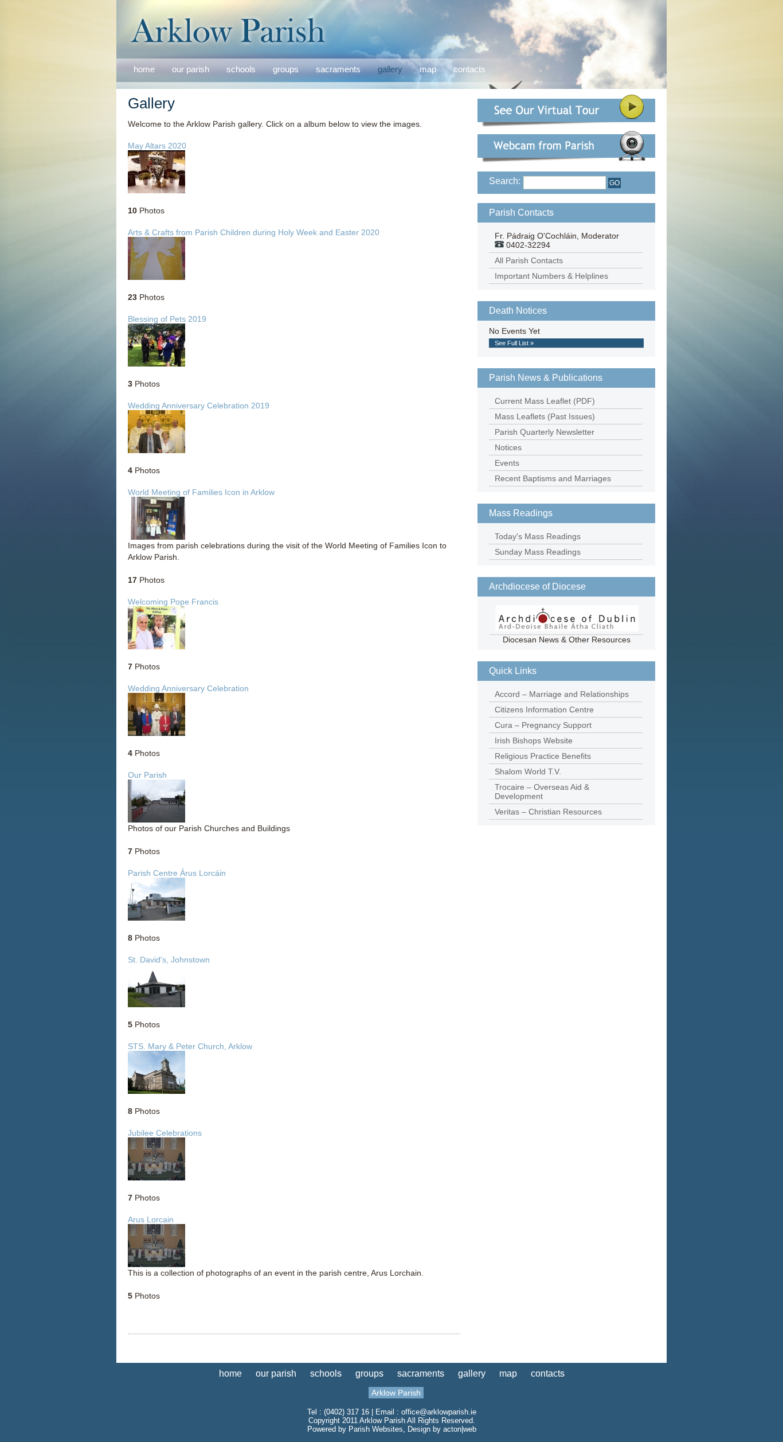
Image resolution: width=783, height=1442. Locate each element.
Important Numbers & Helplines (551, 275)
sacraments (338, 69)
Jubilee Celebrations (165, 1132)
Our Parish (147, 775)
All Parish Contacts (529, 260)
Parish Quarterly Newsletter (544, 432)
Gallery (151, 103)
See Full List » (514, 343)
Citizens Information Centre (544, 709)
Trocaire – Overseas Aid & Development (542, 791)
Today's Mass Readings (538, 536)
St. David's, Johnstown (169, 959)
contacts (469, 69)
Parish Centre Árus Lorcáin (177, 873)
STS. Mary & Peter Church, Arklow (190, 1046)
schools (241, 69)
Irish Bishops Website (534, 740)
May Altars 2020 (157, 145)
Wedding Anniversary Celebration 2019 (198, 405)
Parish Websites (376, 1429)
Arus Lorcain (151, 1219)
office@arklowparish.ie (438, 1412)
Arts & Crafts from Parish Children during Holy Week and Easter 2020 (253, 232)
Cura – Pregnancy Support (543, 725)
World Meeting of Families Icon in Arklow (201, 492)
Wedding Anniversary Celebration (188, 688)
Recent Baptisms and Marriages (553, 478)
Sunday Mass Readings (538, 551)
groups (286, 69)
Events (507, 462)
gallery (390, 69)
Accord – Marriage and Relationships (562, 694)
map (428, 69)
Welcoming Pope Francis (173, 601)
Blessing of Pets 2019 (167, 319)
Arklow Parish (396, 1392)
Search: (504, 181)
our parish (190, 69)
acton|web (459, 1429)
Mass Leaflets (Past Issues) (545, 416)
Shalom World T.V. (528, 771)
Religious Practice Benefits (543, 756)
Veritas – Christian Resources (548, 811)
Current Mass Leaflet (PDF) (545, 401)
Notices (508, 447)
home (144, 69)
